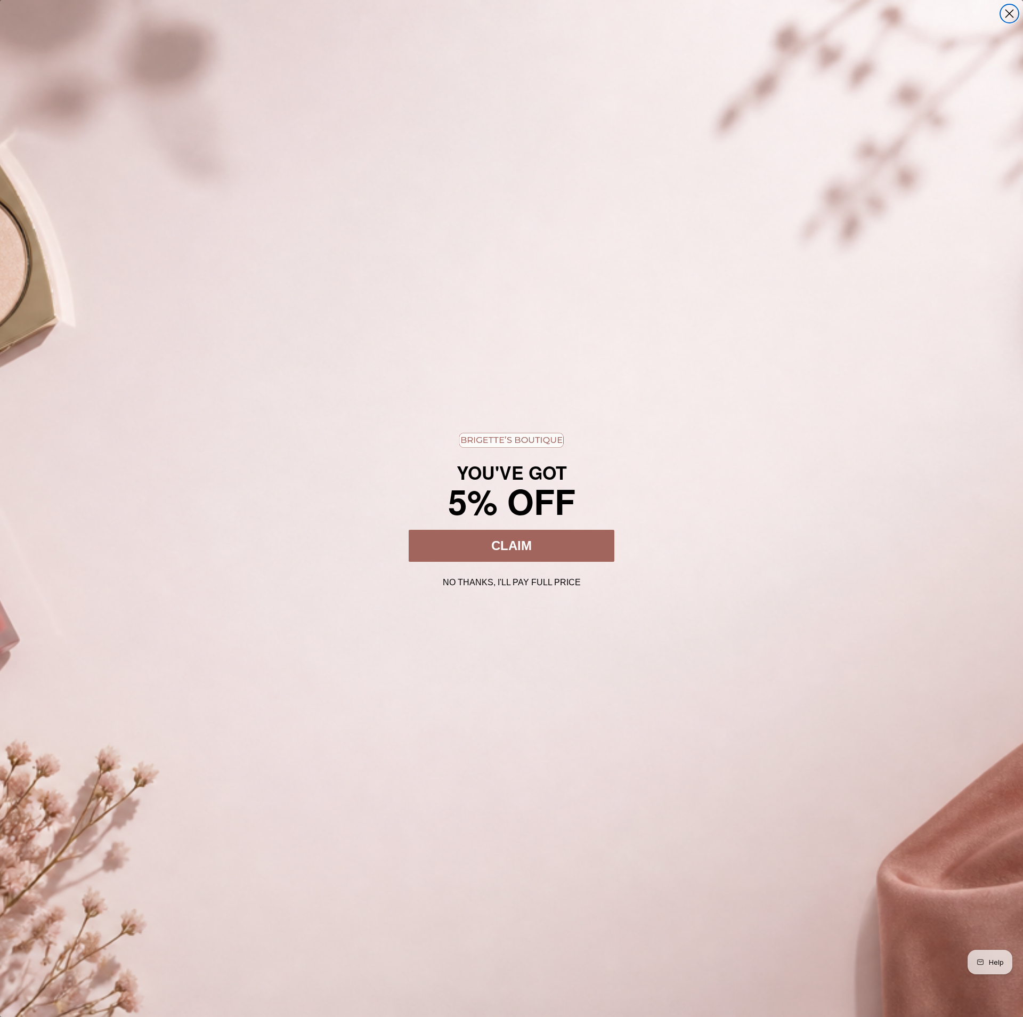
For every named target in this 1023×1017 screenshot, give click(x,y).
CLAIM (511, 545)
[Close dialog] (1009, 13)
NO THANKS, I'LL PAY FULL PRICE (512, 581)
